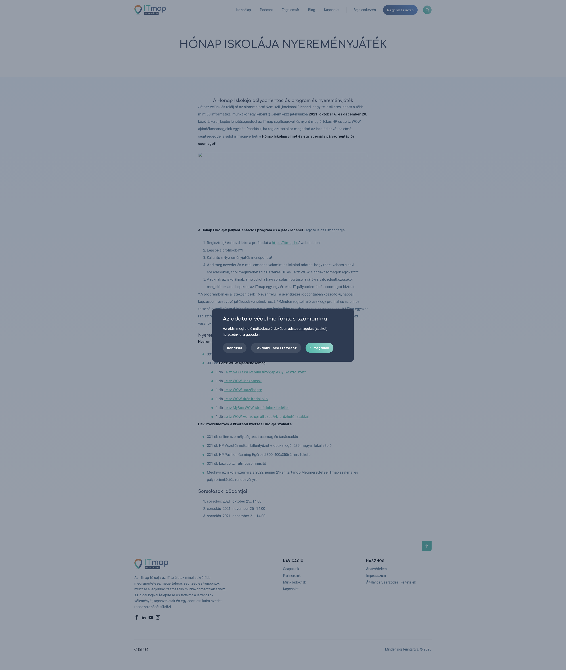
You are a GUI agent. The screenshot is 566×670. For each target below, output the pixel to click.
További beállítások (276, 347)
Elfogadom (319, 347)
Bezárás (234, 347)
